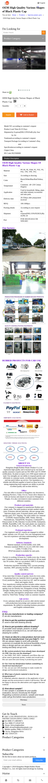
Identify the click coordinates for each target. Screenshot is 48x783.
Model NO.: (8, 126)
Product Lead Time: (11, 129)
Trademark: (8, 138)
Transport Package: (11, 141)
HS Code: (7, 153)
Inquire (8, 115)
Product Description (11, 158)
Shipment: (8, 132)
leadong (40, 769)
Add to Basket (28, 115)
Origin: (6, 150)
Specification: (9, 147)
